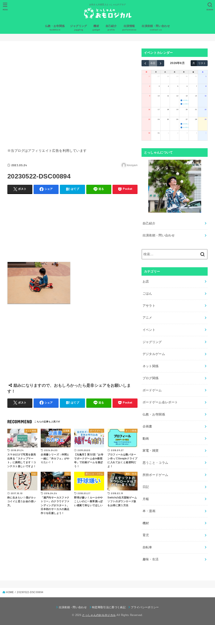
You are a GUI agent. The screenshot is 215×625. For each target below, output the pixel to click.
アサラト (149, 305)
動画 (146, 438)
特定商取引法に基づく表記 (109, 607)
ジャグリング (152, 342)
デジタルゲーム (154, 354)
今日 (152, 63)
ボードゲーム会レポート (160, 402)
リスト (202, 63)
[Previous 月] (145, 63)
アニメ (147, 317)
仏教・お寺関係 (154, 414)
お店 (146, 281)
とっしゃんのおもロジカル (99, 615)
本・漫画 (149, 511)
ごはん (147, 293)
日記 (146, 487)
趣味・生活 (151, 559)
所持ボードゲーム (155, 475)
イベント (149, 329)
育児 (146, 535)
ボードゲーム (152, 390)
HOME (10, 592)
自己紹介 (149, 223)
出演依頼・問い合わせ (159, 235)
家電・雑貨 (151, 450)
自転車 (147, 547)
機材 (146, 523)
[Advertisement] (72, 93)
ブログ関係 (151, 378)
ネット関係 (151, 366)
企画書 (147, 426)
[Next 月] (160, 63)
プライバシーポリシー (145, 607)
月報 (146, 499)
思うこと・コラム (155, 462)
